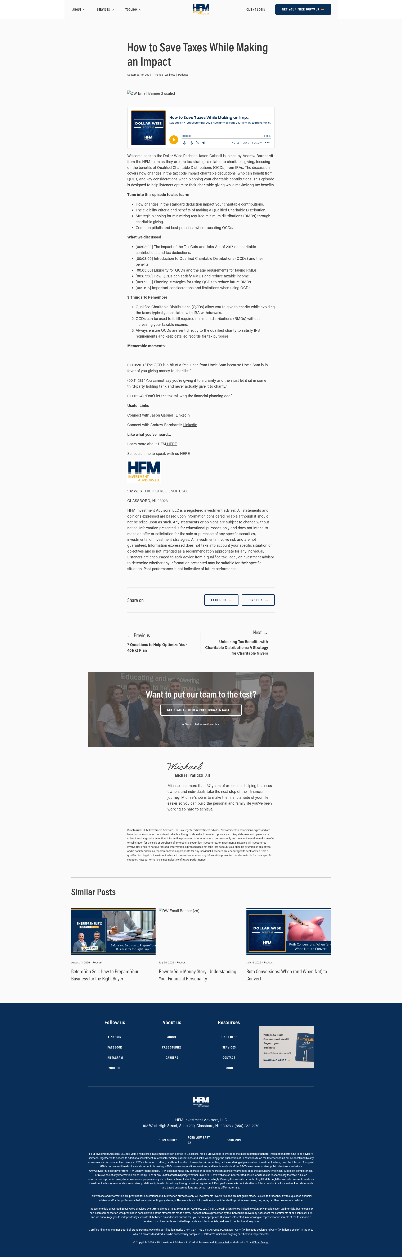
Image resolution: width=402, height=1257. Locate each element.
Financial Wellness (164, 74)
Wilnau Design (260, 1242)
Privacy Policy (223, 1242)
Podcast (183, 74)
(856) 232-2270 (246, 1125)
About (76, 9)
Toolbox (131, 9)
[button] (286, 1047)
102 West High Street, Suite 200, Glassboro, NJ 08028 (187, 1125)
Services (103, 9)
